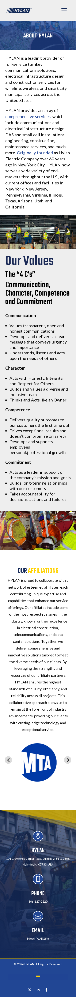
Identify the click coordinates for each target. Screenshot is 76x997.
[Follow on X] (29, 990)
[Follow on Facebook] (46, 990)
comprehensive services (28, 116)
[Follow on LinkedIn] (38, 990)
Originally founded (35, 152)
